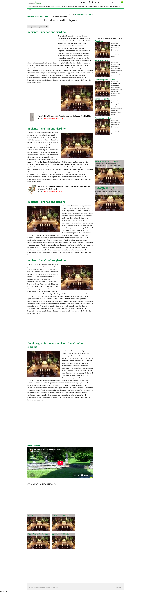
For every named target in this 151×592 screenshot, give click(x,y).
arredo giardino (44, 6)
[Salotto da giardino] (63, 522)
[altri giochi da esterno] (109, 172)
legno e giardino (61, 6)
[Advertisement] (47, 14)
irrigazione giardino (92, 6)
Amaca (30, 516)
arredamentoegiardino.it (83, 14)
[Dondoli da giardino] (103, 108)
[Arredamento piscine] (109, 198)
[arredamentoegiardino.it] (34, 2)
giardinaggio (104, 6)
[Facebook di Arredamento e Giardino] (89, 2)
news (29, 10)
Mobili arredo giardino (60, 534)
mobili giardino (33, 6)
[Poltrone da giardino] (103, 127)
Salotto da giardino (59, 516)
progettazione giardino (76, 6)
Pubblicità (118, 587)
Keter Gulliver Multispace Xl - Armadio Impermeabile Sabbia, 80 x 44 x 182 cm (65, 116)
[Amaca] (38, 522)
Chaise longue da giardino (38, 534)
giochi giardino (114, 6)
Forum (83, 2)
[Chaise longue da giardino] (38, 541)
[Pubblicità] (103, 50)
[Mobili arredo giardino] (63, 541)
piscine (53, 6)
